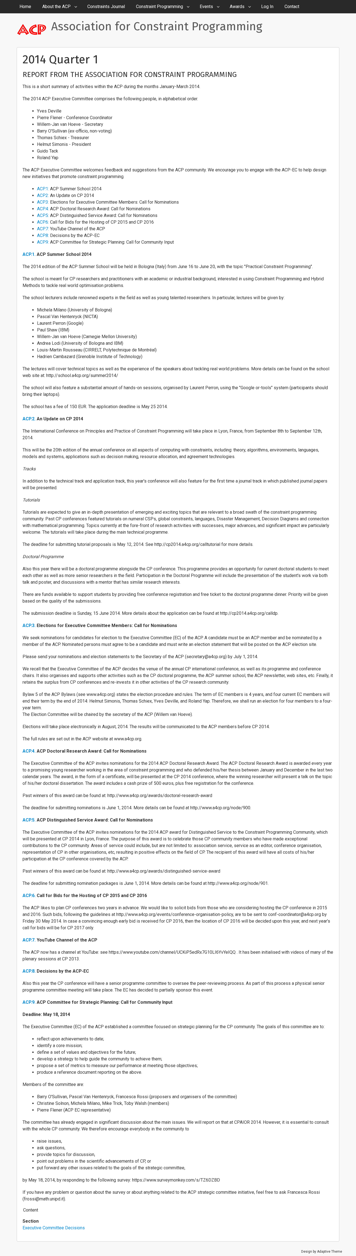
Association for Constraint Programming (156, 26)
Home (25, 6)
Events (206, 6)
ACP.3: (43, 202)
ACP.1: (43, 188)
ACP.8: (43, 235)
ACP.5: (43, 215)
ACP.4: (43, 208)
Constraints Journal (106, 6)
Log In (267, 6)
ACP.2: (43, 195)
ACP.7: (43, 228)
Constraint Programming (159, 6)
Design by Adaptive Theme (321, 1251)
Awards (237, 6)
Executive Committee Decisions (54, 1227)
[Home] (34, 29)
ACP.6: (43, 222)
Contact (292, 6)
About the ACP (56, 6)
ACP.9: (43, 242)
